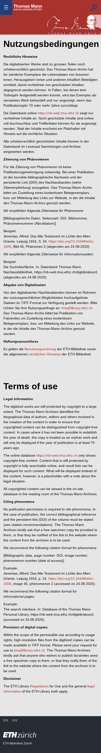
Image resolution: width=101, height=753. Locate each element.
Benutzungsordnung (40, 349)
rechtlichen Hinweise (45, 354)
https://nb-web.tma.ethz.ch (58, 113)
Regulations (39, 686)
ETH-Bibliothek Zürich (17, 743)
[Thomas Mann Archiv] (74, 24)
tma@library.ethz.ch (77, 308)
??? (28, 7)
